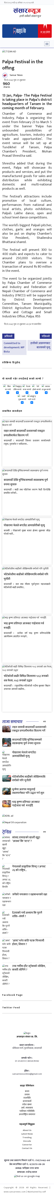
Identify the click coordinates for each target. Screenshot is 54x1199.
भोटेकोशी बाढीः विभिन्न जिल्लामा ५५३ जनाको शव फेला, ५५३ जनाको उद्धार (26, 678)
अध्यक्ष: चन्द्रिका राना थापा (27, 1168)
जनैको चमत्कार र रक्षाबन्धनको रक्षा (29, 894)
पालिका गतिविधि (27, 1111)
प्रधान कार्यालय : (27, 1045)
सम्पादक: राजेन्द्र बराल (27, 1172)
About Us (27, 1130)
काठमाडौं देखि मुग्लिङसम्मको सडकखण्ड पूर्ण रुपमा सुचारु (27, 741)
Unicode (27, 1141)
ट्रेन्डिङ (6, 832)
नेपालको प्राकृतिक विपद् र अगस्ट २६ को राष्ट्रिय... (29, 868)
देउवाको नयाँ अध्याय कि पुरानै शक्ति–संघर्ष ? (27, 914)
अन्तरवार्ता (27, 1101)
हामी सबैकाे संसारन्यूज (30, 16)
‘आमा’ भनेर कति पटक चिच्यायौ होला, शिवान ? (28, 942)
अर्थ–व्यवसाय (27, 1108)
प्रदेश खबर (27, 1104)
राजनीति (27, 1098)
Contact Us (27, 1148)
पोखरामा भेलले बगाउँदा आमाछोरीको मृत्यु (24, 525)
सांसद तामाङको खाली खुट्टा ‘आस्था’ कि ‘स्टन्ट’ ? (26, 839)
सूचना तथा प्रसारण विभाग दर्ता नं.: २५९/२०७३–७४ (27, 1160)
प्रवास (27, 1094)
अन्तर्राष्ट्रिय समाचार (27, 1114)
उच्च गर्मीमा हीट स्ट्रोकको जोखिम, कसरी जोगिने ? (29, 968)
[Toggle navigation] (47, 44)
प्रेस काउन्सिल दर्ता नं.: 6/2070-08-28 (27, 1164)
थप (44, 721)
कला (27, 1091)
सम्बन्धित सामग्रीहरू (12, 411)
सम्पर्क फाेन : (27, 1058)
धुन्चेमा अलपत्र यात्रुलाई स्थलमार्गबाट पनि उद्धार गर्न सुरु (28, 791)
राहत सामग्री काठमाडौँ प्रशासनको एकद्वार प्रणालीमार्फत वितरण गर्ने (24, 433)
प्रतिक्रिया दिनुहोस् (11, 363)
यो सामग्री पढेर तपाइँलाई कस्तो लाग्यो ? (23, 379)
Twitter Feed (11, 1008)
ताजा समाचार (12, 721)
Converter (27, 1144)
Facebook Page (12, 995)
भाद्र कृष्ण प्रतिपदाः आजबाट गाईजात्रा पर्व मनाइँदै (26, 804)
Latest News (27, 1134)
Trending (27, 1137)
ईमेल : (27, 1071)
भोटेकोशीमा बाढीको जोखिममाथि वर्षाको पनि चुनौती (28, 778)
